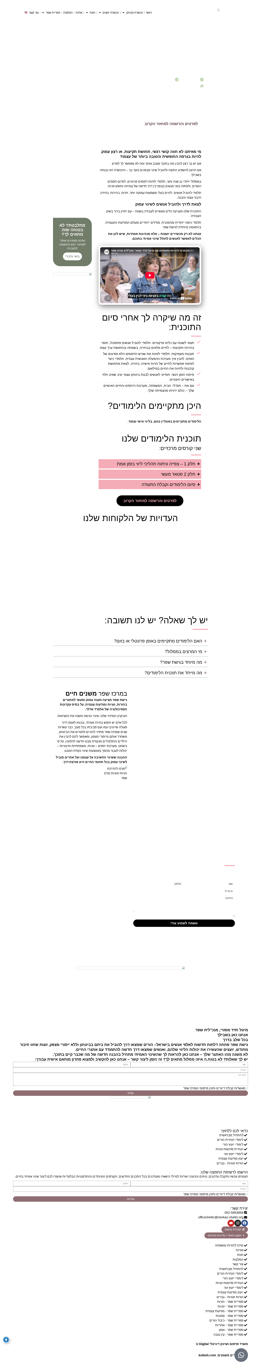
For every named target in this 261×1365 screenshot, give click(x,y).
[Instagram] (237, 1223)
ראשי (149, 12)
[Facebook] (244, 1223)
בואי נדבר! (72, 256)
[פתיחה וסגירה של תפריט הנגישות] (6, 1339)
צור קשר (33, 12)
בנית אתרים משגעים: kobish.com (223, 1355)
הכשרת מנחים (134, 12)
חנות (92, 12)
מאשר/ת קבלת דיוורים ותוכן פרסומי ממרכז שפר (202, 915)
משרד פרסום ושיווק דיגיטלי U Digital (222, 1344)
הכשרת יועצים (111, 12)
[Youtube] (231, 1223)
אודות (79, 12)
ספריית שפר (53, 12)
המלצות (68, 12)
